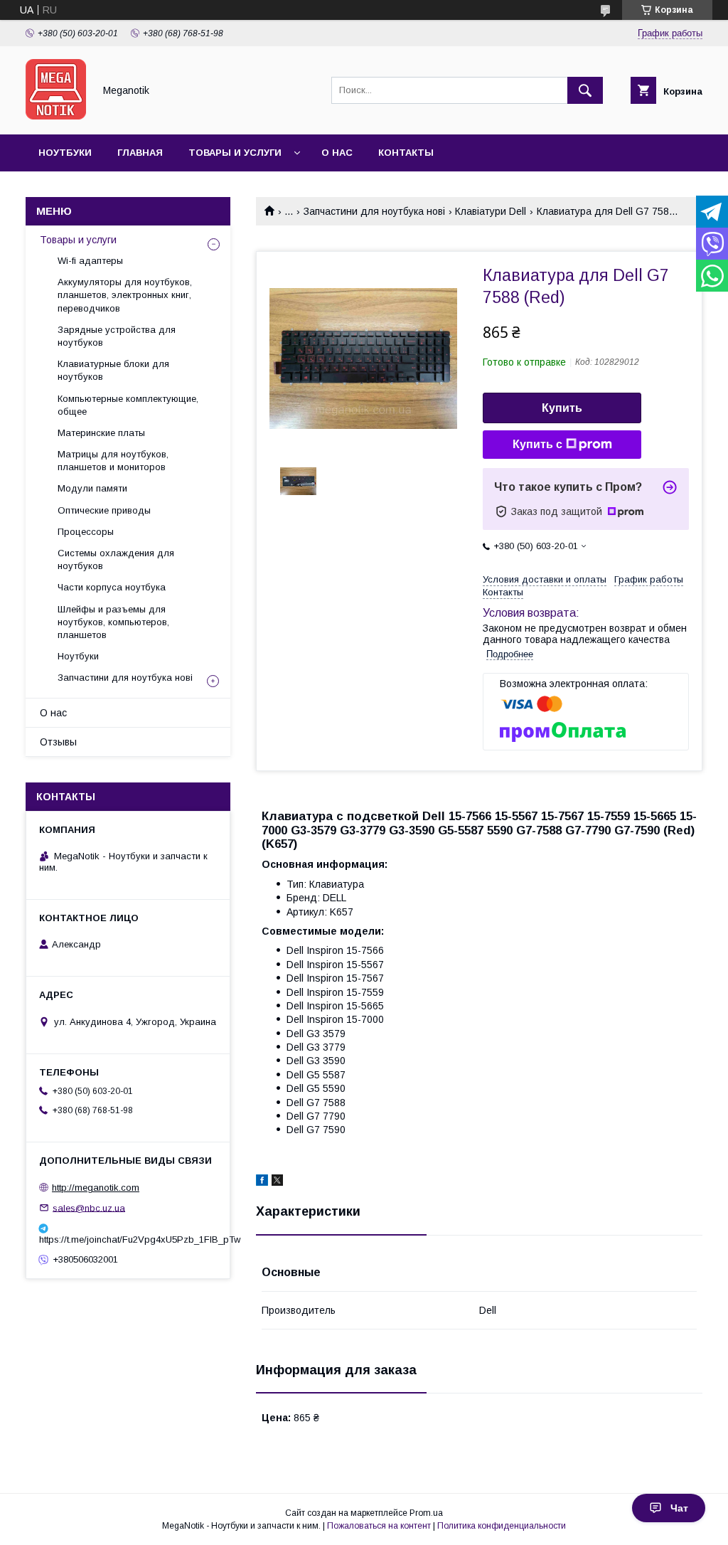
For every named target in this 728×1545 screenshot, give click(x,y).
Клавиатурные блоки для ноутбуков (113, 370)
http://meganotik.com (95, 1187)
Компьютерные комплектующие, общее (128, 405)
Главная (140, 152)
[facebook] (262, 1182)
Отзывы (58, 742)
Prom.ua (426, 1513)
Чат (679, 1508)
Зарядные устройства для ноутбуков (117, 336)
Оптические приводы (104, 510)
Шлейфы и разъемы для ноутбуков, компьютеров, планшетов (113, 622)
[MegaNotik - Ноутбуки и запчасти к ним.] (56, 116)
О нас (337, 152)
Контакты (406, 152)
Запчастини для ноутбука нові (374, 211)
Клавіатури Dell (490, 211)
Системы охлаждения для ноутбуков (116, 559)
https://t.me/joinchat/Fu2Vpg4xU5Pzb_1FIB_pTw (128, 1239)
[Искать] (585, 90)
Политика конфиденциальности (501, 1526)
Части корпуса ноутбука (112, 587)
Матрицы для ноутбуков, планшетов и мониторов (113, 460)
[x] (277, 1182)
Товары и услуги (235, 152)
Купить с (537, 444)
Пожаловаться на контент (379, 1526)
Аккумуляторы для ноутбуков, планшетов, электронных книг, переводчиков (125, 295)
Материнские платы (101, 433)
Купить (562, 408)
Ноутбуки (65, 152)
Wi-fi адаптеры (90, 260)
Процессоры (86, 531)
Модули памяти (92, 488)
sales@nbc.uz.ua (89, 1207)
